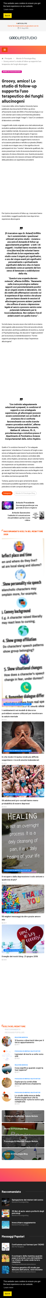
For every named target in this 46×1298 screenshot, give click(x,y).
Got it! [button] (7, 1294)
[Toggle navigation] (5, 49)
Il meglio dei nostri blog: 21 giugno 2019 (20, 956)
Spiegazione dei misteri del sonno (27, 1199)
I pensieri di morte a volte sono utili (29, 1055)
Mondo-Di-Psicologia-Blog (26, 58)
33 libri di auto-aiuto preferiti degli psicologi (28, 1212)
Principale (8, 58)
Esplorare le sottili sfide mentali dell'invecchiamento (28, 1082)
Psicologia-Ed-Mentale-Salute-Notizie (17, 704)
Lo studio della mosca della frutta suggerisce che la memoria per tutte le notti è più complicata (29, 1098)
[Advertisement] (23, 186)
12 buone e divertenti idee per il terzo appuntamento (29, 1041)
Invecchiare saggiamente (24, 1222)
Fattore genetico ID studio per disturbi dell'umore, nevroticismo (27, 1268)
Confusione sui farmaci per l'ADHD (28, 1244)
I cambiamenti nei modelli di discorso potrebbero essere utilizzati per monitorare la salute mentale (22, 713)
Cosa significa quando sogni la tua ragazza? (29, 1068)
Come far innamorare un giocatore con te (23, 26)
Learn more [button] (8, 1287)
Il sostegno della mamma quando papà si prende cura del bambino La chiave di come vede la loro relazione (27, 1258)
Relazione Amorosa (11, 910)
